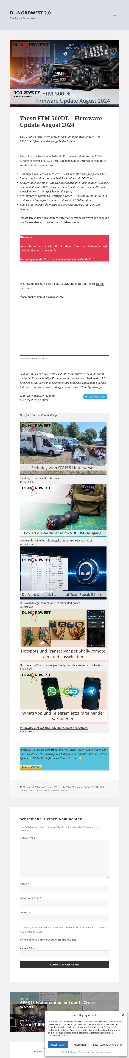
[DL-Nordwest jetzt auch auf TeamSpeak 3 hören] (63, 573)
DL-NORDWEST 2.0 (30, 13)
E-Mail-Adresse (30, 898)
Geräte (23, 790)
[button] (122, 1015)
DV (92, 787)
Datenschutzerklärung (89, 1052)
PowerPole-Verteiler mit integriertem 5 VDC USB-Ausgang (56, 540)
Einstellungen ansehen (108, 1044)
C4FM (87, 787)
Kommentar (28, 838)
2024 (68, 787)
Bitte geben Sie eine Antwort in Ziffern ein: (48, 939)
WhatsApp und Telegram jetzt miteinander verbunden (54, 727)
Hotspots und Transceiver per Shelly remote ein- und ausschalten (61, 665)
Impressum (105, 1052)
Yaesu (31, 790)
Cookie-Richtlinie (69, 1052)
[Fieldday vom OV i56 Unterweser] (63, 448)
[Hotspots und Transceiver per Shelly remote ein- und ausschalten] (63, 635)
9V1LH (24, 400)
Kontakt (38, 1051)
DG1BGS (43, 400)
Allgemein (77, 787)
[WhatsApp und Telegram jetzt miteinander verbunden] (63, 697)
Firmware (44, 790)
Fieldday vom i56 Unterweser (41, 478)
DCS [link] (83, 178)
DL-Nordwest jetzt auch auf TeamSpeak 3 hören (50, 603)
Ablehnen (80, 1044)
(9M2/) (33, 400)
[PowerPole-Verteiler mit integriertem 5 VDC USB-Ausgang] (63, 510)
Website (25, 912)
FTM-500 (99, 787)
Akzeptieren (57, 1044)
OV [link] (39, 478)
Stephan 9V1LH (53, 787)
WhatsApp (85, 387)
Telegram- (61, 387)
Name (24, 883)
